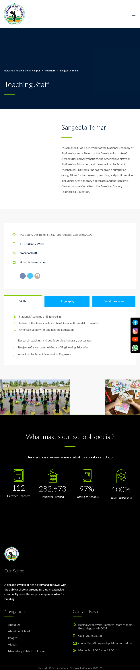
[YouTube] (135, 339)
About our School (19, 631)
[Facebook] (135, 322)
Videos (12, 644)
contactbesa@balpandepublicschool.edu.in (105, 643)
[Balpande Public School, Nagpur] (14, 14)
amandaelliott (28, 253)
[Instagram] (135, 331)
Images (12, 637)
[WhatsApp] (135, 347)
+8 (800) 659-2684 (32, 243)
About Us (14, 624)
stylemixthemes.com (33, 262)
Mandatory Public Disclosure (26, 651)
